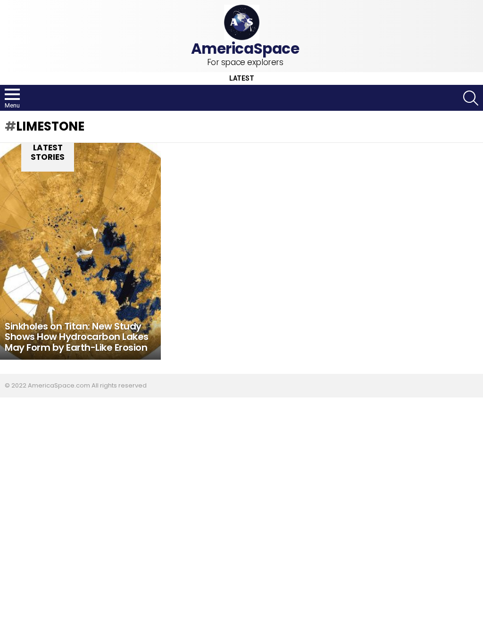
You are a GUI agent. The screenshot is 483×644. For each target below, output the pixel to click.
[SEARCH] (470, 98)
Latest (241, 78)
